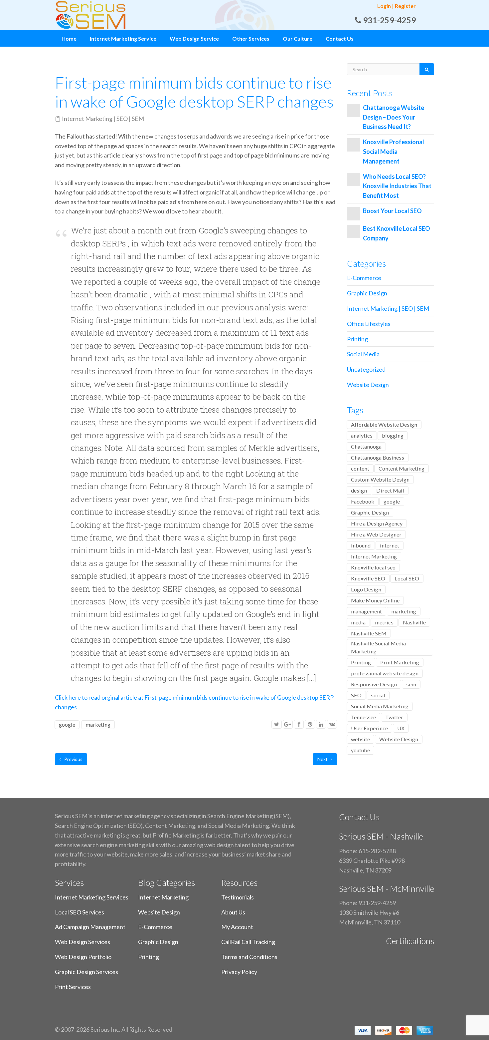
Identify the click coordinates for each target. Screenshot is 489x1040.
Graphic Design (367, 293)
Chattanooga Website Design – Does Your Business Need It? (393, 117)
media (358, 622)
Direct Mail (390, 490)
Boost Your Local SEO (392, 210)
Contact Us (340, 38)
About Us (233, 912)
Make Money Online (375, 600)
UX (401, 728)
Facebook (362, 501)
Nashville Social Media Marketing (378, 647)
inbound (361, 545)
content (360, 468)
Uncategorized (366, 369)
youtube (360, 750)
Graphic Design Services (86, 971)
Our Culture (297, 38)
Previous (72, 759)
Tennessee (363, 717)
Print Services (73, 986)
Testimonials (237, 897)
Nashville (414, 622)
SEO (356, 695)
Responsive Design (374, 684)
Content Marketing (401, 468)
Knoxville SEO (368, 578)
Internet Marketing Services (91, 897)
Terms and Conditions (249, 956)
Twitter (394, 717)
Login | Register (396, 6)
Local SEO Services (79, 912)
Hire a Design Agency (377, 523)
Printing (357, 339)
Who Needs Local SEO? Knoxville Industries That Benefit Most (397, 186)
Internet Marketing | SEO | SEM (103, 118)
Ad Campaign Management (90, 926)
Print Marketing (399, 662)
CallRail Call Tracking (248, 941)
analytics (362, 435)
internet (389, 545)
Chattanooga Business (377, 457)
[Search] (426, 69)
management (366, 611)
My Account (237, 926)
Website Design (368, 384)
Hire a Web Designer (376, 534)
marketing (97, 724)
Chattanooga (366, 446)
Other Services (250, 38)
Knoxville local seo (373, 567)
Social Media (363, 354)
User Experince (369, 728)
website (360, 739)
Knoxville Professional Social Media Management (393, 151)
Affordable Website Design (384, 424)
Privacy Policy (239, 971)
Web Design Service (194, 38)
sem (411, 684)
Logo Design (366, 589)
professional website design (384, 673)
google (67, 724)
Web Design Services (82, 941)
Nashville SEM (369, 633)
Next (323, 759)
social (378, 695)
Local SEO (407, 578)
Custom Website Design (380, 479)
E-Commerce (364, 277)
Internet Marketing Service (123, 38)
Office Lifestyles (369, 323)
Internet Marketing (374, 556)
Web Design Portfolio (83, 956)
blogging (393, 435)
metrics (384, 622)
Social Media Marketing (379, 706)
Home (69, 38)
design (359, 490)
